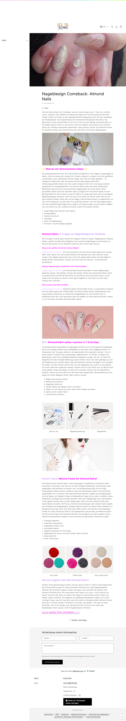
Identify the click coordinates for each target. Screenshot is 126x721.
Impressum (65, 714)
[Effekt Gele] (77, 573)
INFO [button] (4, 40)
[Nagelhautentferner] (77, 429)
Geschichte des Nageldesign (99, 714)
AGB (57, 714)
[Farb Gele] (53, 573)
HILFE (36, 683)
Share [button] (46, 108)
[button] (112, 27)
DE (104, 26)
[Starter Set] (53, 429)
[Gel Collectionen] (101, 573)
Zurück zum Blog (79, 620)
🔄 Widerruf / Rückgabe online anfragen (75, 702)
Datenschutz (48, 714)
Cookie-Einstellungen (93, 717)
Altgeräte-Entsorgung (78, 714)
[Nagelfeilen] (101, 429)
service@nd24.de (70, 683)
